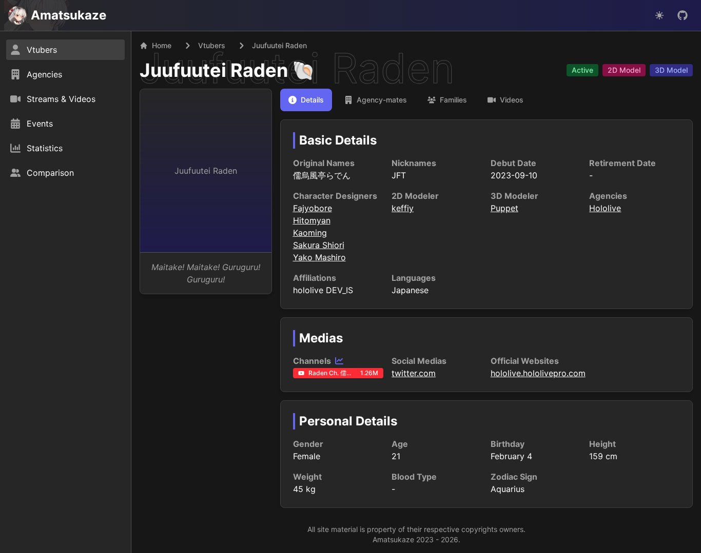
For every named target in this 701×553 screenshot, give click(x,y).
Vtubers (211, 45)
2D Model (624, 70)
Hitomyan (311, 220)
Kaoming (310, 233)
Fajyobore (312, 208)
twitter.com (414, 373)
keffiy (403, 208)
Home (161, 45)
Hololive (605, 208)
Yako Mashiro (319, 257)
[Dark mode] (659, 15)
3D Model (671, 70)
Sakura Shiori (318, 245)
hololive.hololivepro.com (538, 373)
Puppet (504, 208)
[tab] (306, 100)
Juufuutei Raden (214, 70)
